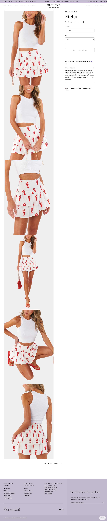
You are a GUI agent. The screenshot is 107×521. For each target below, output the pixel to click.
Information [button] (8, 483)
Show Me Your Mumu (71, 11)
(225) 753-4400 (48, 493)
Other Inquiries (8, 498)
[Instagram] (62, 509)
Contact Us (6, 485)
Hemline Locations (29, 485)
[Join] (101, 502)
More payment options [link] (71, 59)
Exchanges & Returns (9, 493)
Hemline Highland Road (14, 518)
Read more (68, 79)
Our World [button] (28, 483)
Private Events (28, 493)
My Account (7, 488)
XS (67, 39)
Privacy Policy (7, 495)
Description (69, 68)
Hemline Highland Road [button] (53, 483)
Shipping (6, 490)
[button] (10, 6)
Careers (26, 488)
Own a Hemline (28, 490)
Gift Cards (26, 495)
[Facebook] (60, 509)
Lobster (69, 30)
